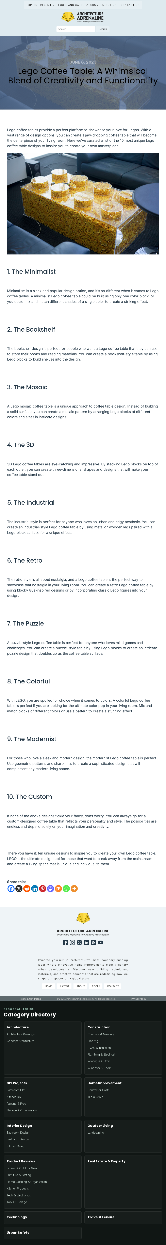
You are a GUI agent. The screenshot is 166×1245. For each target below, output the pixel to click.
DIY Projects (17, 1083)
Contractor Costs (98, 1090)
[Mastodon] (50, 888)
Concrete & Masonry (100, 1034)
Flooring (92, 1041)
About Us (109, 5)
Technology (17, 1217)
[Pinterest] (42, 888)
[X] (18, 888)
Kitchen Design (16, 1146)
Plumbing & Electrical (101, 1054)
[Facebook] (11, 888)
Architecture (18, 1027)
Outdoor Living (100, 1126)
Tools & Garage (17, 1202)
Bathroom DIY (16, 1090)
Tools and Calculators (77, 5)
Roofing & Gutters (99, 1061)
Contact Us (129, 5)
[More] (74, 888)
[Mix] (58, 888)
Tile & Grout (95, 1097)
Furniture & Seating (19, 1175)
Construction (99, 1027)
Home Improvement (104, 1083)
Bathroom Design (18, 1132)
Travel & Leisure (100, 1217)
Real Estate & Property (106, 1161)
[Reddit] (26, 888)
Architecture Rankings (21, 1034)
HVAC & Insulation (99, 1047)
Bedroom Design (18, 1139)
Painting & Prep (16, 1103)
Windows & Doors (99, 1068)
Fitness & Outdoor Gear (22, 1168)
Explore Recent (39, 5)
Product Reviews (21, 1161)
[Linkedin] (34, 888)
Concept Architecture (20, 1041)
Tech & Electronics (19, 1195)
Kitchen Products (18, 1188)
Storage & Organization (22, 1110)
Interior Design (19, 1126)
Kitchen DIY (14, 1097)
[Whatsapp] (66, 888)
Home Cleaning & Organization (27, 1181)
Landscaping (95, 1132)
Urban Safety (18, 1233)
